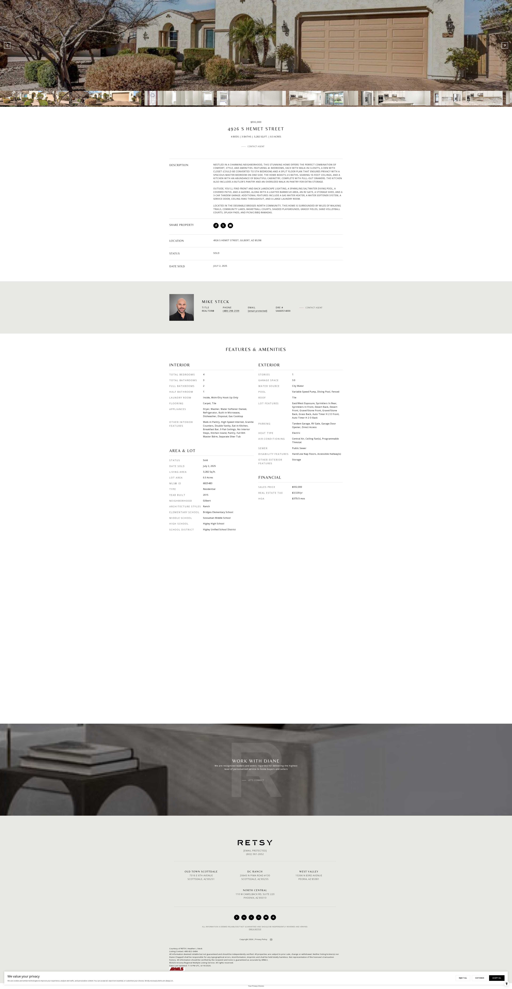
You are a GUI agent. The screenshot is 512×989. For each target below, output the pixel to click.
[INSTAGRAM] (258, 917)
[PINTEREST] (273, 917)
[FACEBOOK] (236, 917)
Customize (479, 978)
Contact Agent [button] (256, 146)
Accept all (496, 978)
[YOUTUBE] (266, 917)
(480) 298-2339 (231, 310)
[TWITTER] (251, 917)
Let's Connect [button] (256, 780)
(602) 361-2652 (255, 854)
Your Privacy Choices (256, 986)
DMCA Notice (255, 929)
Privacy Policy (261, 939)
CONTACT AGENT (314, 307)
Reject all (463, 978)
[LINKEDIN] (244, 917)
